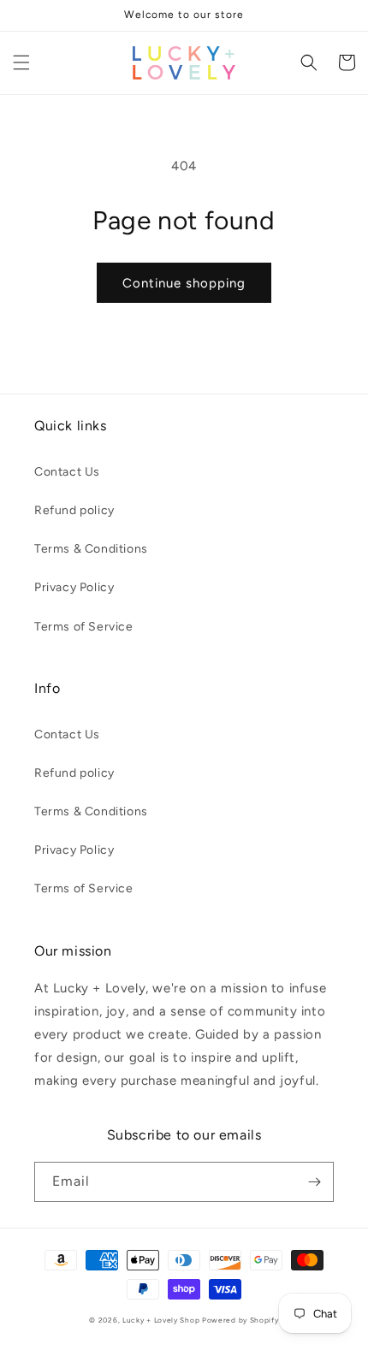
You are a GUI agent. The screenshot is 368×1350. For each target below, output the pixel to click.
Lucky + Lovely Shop (160, 1320)
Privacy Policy (74, 587)
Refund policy (74, 510)
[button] (21, 62)
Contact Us (67, 472)
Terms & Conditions (91, 549)
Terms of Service (84, 626)
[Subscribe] (314, 1182)
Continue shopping (184, 283)
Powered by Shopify (240, 1320)
